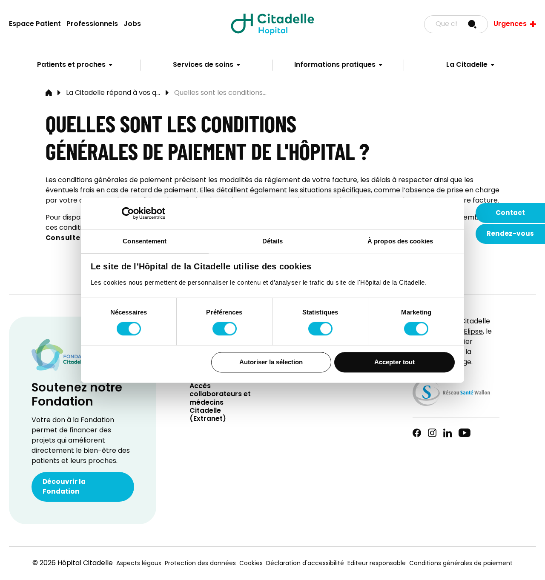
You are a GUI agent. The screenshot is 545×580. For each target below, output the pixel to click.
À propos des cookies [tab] (400, 241)
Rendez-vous (510, 234)
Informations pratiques (335, 65)
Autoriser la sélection (271, 362)
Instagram (432, 433)
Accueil (49, 93)
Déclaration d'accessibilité (305, 563)
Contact (510, 213)
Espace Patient (35, 24)
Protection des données (200, 563)
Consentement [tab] (144, 241)
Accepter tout (394, 362)
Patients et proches (71, 65)
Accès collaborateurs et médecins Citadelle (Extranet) (220, 403)
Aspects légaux (138, 563)
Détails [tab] (272, 241)
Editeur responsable (376, 563)
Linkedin (447, 433)
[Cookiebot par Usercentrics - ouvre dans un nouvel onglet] (128, 213)
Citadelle (272, 24)
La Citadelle (467, 65)
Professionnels (92, 24)
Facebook (417, 433)
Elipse (473, 331)
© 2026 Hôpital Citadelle (72, 563)
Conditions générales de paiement (461, 563)
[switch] (224, 329)
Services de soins (203, 65)
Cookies (251, 563)
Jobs (132, 24)
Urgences (510, 24)
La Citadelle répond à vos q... (113, 93)
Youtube (464, 433)
